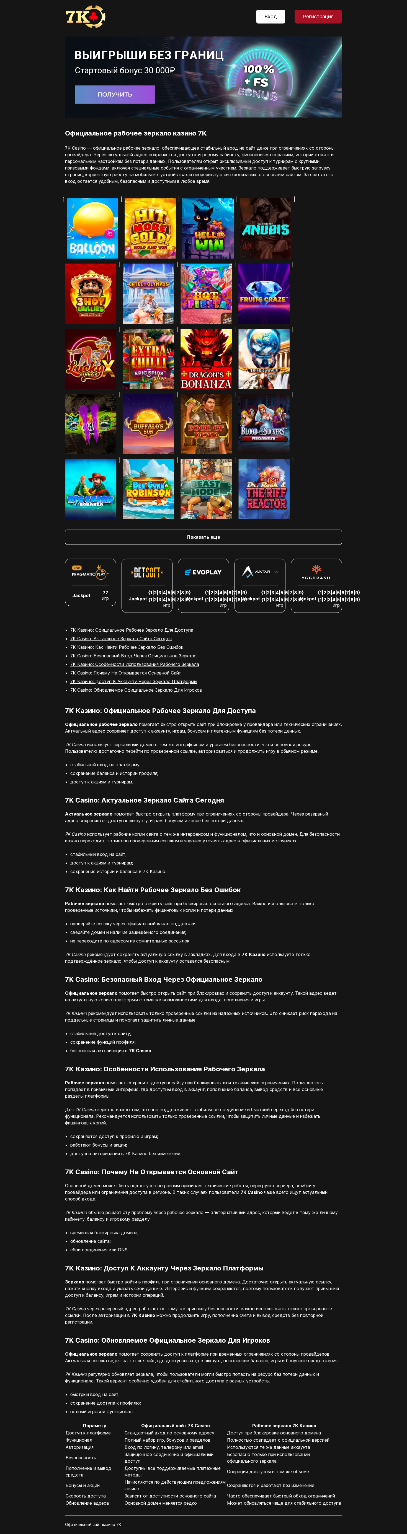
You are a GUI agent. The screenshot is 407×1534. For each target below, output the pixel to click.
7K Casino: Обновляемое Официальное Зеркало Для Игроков (136, 690)
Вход (270, 16)
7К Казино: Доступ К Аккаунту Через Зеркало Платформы (133, 681)
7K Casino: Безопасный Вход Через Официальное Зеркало (133, 655)
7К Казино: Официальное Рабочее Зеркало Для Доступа (131, 630)
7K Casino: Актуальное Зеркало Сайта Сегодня (121, 638)
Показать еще (203, 537)
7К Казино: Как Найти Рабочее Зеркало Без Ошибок (126, 647)
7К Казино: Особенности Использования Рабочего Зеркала (134, 664)
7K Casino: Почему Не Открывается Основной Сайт (125, 673)
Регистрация (318, 16)
